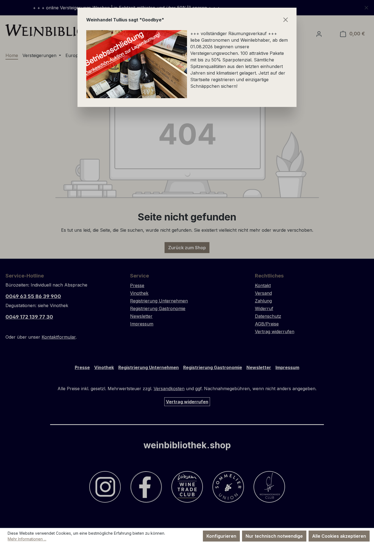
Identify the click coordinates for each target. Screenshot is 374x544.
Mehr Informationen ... (27, 539)
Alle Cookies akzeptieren (339, 536)
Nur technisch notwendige (274, 536)
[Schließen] (285, 19)
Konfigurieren (221, 536)
